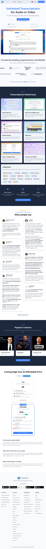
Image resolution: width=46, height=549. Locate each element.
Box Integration (27, 502)
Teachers (14, 531)
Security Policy (38, 504)
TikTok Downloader (4, 497)
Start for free (41, 1)
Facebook (8, 262)
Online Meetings (16, 515)
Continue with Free (23, 400)
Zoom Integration (27, 499)
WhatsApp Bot (26, 495)
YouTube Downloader (5, 495)
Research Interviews (16, 524)
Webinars (14, 540)
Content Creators (16, 497)
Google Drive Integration (28, 504)
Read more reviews (23, 314)
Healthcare (15, 506)
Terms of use (37, 506)
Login (36, 1)
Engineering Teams (16, 502)
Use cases (19, 1)
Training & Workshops (17, 535)
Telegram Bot (26, 497)
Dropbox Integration (28, 506)
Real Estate (15, 520)
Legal (14, 511)
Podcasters (15, 517)
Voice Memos (15, 538)
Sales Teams (15, 526)
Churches (14, 495)
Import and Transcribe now (24, 199)
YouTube (8, 243)
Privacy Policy (37, 502)
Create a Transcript (23, 19)
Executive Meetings (16, 504)
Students (14, 529)
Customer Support (16, 499)
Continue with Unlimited (23, 433)
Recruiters (14, 522)
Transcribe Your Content (23, 360)
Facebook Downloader (5, 499)
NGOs (14, 513)
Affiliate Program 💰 (39, 499)
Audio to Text (3, 504)
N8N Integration (27, 513)
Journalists (15, 508)
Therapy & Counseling (17, 533)
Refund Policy (37, 508)
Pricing (14, 1)
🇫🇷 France (8, 221)
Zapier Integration (27, 508)
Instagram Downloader (5, 502)
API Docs (36, 511)
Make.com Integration (28, 511)
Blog (36, 495)
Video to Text (3, 506)
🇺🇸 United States (9, 276)
